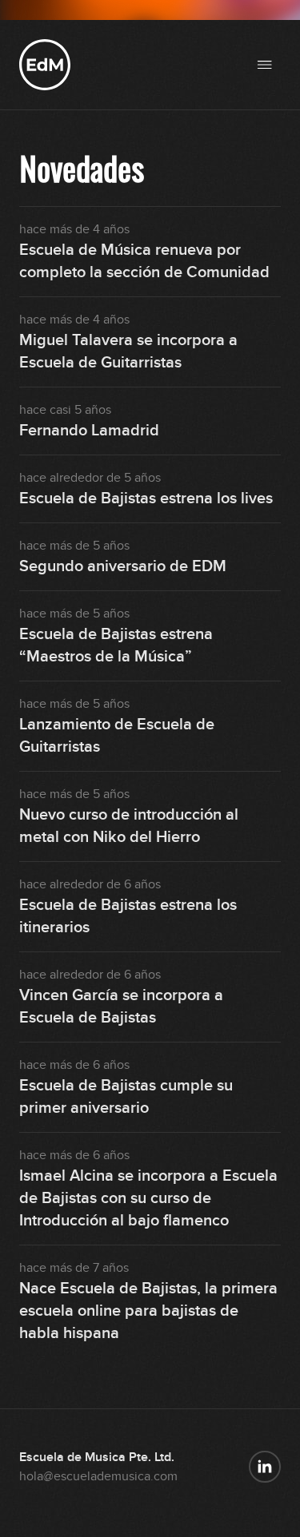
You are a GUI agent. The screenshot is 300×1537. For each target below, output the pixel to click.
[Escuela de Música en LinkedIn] (265, 1467)
